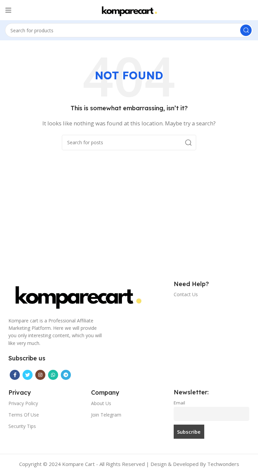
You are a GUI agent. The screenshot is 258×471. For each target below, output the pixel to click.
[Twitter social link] (28, 375)
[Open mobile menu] (8, 10)
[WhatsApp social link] (53, 375)
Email (179, 403)
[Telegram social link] (66, 375)
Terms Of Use (23, 414)
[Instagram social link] (40, 375)
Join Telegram (106, 414)
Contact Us (186, 294)
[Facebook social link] (15, 375)
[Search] (246, 30)
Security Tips (22, 426)
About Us (101, 403)
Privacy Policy (23, 403)
